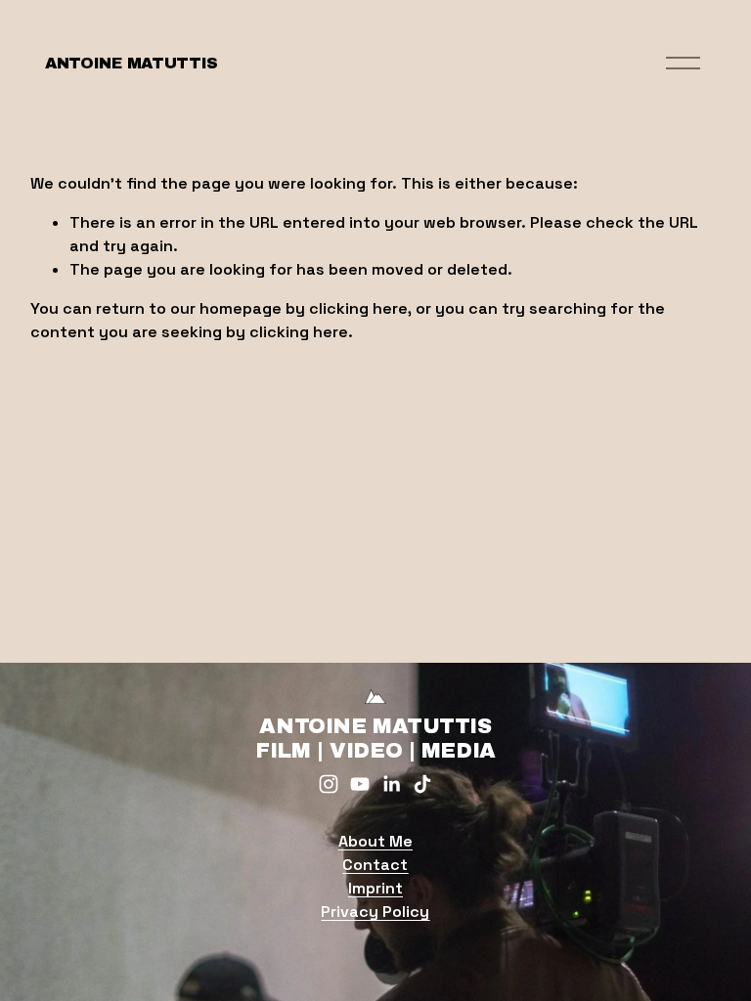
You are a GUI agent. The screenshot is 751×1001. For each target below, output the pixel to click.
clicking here (358, 308)
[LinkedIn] (391, 784)
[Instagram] (328, 784)
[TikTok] (422, 784)
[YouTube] (360, 784)
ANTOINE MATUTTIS (131, 63)
